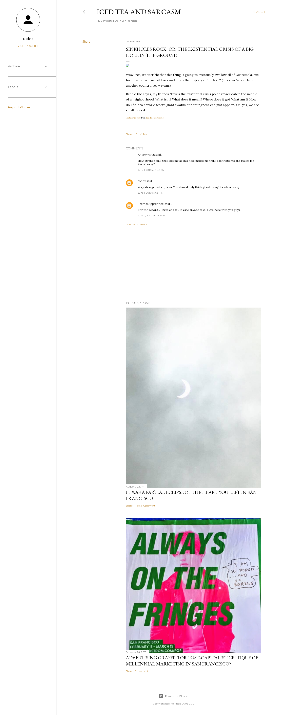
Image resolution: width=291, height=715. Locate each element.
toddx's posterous (155, 118)
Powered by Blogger (176, 696)
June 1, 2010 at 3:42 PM (151, 169)
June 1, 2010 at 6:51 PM (151, 192)
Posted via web (133, 118)
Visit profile (28, 46)
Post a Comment (137, 224)
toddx (142, 181)
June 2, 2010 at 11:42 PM (151, 215)
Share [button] (86, 41)
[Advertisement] (193, 263)
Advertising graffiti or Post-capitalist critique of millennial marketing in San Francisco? (192, 661)
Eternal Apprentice (151, 204)
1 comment (141, 671)
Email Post (141, 134)
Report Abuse (19, 107)
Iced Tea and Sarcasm (139, 11)
